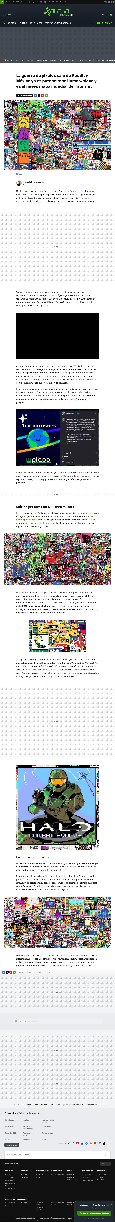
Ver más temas (11, 1145)
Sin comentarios (26, 95)
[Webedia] (11, 1163)
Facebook (91, 23)
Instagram (102, 23)
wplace (92, 191)
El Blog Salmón (102, 1174)
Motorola (53, 60)
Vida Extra (24, 1177)
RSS (91, 1143)
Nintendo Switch (70, 60)
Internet (38, 972)
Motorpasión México (70, 1203)
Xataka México (57, 11)
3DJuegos (24, 1174)
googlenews (106, 23)
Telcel (43, 1139)
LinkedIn (100, 1143)
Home (32, 23)
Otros (29, 972)
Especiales (9, 1126)
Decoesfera (86, 1177)
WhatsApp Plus (91, 1105)
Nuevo (105, 14)
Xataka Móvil (9, 1177)
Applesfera (9, 1180)
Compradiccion (87, 1180)
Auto (39, 23)
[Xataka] (2, 2)
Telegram (86, 1143)
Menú (9, 14)
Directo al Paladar (57, 1174)
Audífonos (100, 60)
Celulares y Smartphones (28, 1127)
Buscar (106, 1155)
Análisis (26, 1120)
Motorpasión (70, 1174)
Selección (12, 23)
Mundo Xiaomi (10, 1188)
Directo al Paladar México (57, 1203)
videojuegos (27, 1139)
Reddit (47, 972)
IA (60, 60)
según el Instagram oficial (44, 523)
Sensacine (39, 1174)
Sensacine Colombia (39, 1208)
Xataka (7, 1174)
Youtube (98, 23)
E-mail (46, 95)
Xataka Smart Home (10, 1184)
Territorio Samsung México (58, 23)
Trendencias (86, 1174)
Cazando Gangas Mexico (47, 1121)
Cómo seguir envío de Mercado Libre (70, 1105)
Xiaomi (91, 60)
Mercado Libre (42, 60)
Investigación (10, 1120)
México (7, 1139)
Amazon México (27, 60)
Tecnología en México (28, 1134)
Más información (74, 1220)
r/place (83, 197)
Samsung (82, 60)
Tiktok (110, 23)
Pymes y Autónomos (101, 1178)
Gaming (23, 23)
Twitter (94, 23)
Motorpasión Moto (70, 1178)
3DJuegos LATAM (26, 1202)
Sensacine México (39, 1203)
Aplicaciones (46, 1126)
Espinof (38, 1177)
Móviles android (47, 1133)
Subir (104, 1164)
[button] (33, 182)
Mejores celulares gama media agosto (40, 1105)
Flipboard (42, 95)
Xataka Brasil (9, 1206)
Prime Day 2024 (11, 1133)
